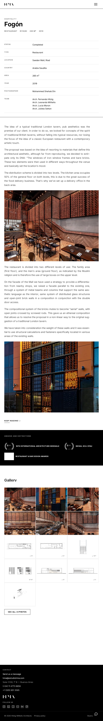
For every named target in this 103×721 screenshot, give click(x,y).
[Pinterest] (26, 706)
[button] (51, 225)
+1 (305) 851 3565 (11, 690)
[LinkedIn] (8, 706)
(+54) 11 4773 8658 (12, 686)
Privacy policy (39, 716)
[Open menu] (96, 4)
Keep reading (11, 421)
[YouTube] (17, 706)
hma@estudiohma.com (13, 678)
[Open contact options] (96, 714)
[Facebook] (13, 706)
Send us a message (12, 674)
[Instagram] (4, 706)
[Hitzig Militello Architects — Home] (9, 4)
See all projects (83, 645)
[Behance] (22, 706)
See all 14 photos (17, 612)
